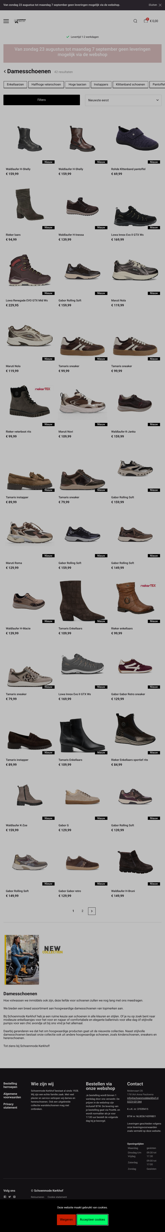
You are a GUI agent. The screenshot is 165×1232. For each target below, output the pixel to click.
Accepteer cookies (92, 1219)
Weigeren (66, 1219)
